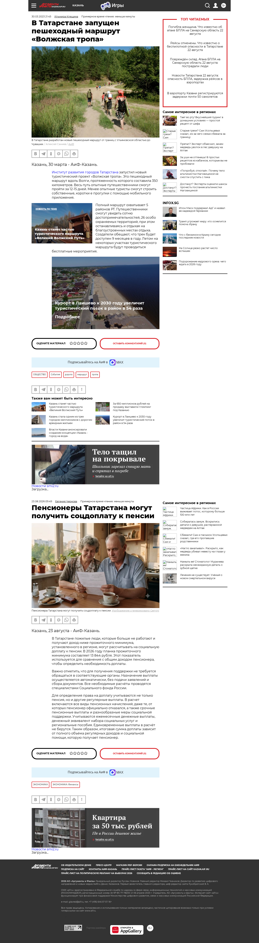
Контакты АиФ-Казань (103, 869)
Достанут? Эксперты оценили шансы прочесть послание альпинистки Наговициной (203, 187)
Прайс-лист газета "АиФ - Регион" (142, 869)
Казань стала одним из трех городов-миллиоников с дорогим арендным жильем (70, 420)
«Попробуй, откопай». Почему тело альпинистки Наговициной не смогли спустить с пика (202, 174)
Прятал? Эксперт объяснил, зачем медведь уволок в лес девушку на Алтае (201, 147)
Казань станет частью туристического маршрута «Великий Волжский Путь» (66, 407)
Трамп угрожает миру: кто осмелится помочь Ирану (202, 223)
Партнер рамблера (96, 928)
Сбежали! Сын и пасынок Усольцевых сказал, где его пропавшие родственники (203, 538)
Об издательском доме (76, 865)
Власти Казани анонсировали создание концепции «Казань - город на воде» (68, 433)
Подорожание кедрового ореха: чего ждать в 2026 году (202, 263)
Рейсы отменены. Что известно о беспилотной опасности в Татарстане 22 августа (195, 46)
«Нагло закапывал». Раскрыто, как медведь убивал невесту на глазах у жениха (202, 551)
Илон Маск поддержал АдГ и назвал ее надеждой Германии (202, 209)
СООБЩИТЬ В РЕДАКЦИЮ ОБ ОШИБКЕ (159, 873)
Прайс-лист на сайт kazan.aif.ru (188, 869)
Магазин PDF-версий (129, 865)
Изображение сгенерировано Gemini (135, 610)
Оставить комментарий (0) (129, 343)
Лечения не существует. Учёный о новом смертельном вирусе (201, 576)
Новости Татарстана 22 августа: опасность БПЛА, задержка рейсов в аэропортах (195, 79)
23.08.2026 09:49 (42, 501)
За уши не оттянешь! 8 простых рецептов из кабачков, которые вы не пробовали (203, 160)
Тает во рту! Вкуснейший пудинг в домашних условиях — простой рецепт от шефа (201, 120)
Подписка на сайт (72, 869)
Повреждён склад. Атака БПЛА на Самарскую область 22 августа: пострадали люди (195, 63)
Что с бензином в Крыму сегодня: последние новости (200, 236)
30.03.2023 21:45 (41, 16)
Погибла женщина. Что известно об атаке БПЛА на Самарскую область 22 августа (195, 30)
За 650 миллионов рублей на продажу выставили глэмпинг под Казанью (132, 407)
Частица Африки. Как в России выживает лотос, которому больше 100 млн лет (202, 511)
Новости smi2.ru (45, 486)
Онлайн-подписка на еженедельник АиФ (173, 865)
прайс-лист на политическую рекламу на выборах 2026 (96, 873)
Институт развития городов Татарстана (85, 172)
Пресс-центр (103, 865)
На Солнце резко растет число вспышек (198, 249)
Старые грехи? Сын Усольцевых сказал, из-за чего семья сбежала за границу (202, 134)
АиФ (71, 144)
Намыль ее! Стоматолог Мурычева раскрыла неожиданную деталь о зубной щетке (202, 565)
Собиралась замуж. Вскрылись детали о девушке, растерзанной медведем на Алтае (201, 525)
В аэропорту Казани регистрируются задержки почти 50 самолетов (195, 95)
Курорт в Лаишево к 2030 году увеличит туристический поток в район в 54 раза (99, 306)
